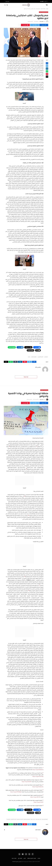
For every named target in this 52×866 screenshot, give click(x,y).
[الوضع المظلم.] (5, 5)
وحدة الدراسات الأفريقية (44, 390)
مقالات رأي (20, 858)
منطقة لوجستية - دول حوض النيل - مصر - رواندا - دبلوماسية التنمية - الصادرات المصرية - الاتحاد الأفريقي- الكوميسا (27, 819)
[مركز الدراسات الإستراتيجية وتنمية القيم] (26, 5)
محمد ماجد (41, 399)
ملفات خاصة (14, 858)
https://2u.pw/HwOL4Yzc (37, 787)
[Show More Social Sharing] (19, 25)
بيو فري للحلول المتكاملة (16, 861)
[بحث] (7, 5)
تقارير (25, 858)
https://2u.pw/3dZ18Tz (35, 797)
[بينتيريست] (47, 74)
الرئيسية (47, 8)
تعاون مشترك (33, 357)
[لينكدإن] (47, 68)
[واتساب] (47, 71)
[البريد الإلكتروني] (47, 77)
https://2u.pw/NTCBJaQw (15, 792)
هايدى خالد (41, 21)
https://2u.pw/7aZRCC (38, 802)
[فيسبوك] (47, 63)
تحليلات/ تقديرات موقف (31, 858)
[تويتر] (47, 66)
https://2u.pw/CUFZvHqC (37, 776)
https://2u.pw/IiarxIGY (26, 782)
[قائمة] (47, 5)
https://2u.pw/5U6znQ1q (37, 769)
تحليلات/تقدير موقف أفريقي (43, 12)
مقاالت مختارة (43, 8)
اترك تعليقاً (26, 377)
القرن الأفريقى (40, 357)
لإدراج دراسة (7, 1)
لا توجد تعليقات (30, 21)
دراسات (39, 858)
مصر (29, 357)
